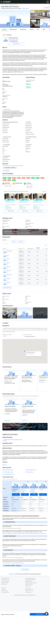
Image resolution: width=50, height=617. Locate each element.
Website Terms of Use (29, 590)
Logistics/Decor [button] (7, 413)
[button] (15, 19)
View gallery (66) (45, 25)
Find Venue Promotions (5, 581)
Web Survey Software (29, 584)
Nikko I (7, 255)
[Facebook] (6, 465)
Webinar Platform (28, 585)
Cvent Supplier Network (5, 578)
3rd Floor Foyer (9, 274)
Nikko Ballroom (9, 251)
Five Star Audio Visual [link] (27, 406)
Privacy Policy (27, 587)
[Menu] (1, 1)
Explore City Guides (4, 582)
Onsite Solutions (4, 584)
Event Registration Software (30, 579)
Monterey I (8, 282)
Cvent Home (3, 587)
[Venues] (48, 2)
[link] (11, 402)
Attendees (4, 239)
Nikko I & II (8, 266)
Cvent (2, 4)
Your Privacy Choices (5, 592)
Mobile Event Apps (28, 581)
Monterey (8, 278)
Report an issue (12, 574)
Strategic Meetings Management (31, 582)
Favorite (47, 7)
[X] (3, 465)
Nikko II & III (8, 270)
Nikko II (7, 258)
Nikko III (7, 262)
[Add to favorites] (28, 482)
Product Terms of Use (29, 589)
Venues (6, 4)
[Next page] (45, 203)
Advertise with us (28, 592)
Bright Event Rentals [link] (10, 406)
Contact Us (3, 589)
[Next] (49, 29)
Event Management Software (30, 578)
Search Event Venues (5, 579)
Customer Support (4, 590)
